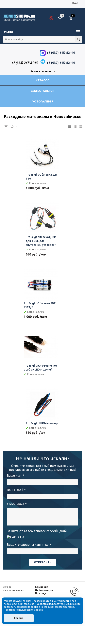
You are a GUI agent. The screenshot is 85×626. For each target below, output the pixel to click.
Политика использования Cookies (23, 609)
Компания (41, 586)
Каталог (42, 80)
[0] (72, 18)
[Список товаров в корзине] (72, 19)
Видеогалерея (42, 90)
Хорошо (19, 618)
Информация (44, 590)
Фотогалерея (42, 101)
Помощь (40, 593)
